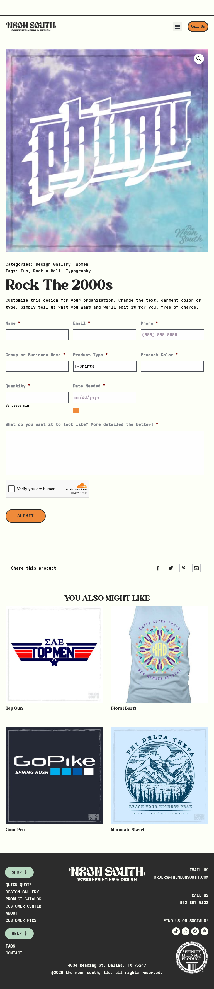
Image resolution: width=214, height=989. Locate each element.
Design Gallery (53, 264)
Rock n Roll (47, 271)
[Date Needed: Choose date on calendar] (76, 410)
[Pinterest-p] (204, 931)
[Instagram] (185, 931)
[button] (177, 26)
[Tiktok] (176, 931)
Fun (24, 271)
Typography (78, 271)
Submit (25, 516)
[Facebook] (195, 931)
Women (82, 264)
